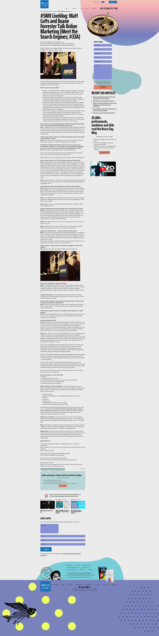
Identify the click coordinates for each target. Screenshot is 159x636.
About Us (75, 588)
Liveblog (56, 470)
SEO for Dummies (85, 567)
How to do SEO (69, 565)
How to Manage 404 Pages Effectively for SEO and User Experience (76, 511)
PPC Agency (90, 569)
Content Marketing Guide (71, 569)
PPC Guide (78, 565)
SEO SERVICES (54, 584)
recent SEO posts (59, 496)
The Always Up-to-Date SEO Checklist (104, 113)
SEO (67, 8)
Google (52, 470)
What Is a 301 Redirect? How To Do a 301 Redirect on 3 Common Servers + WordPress (62, 511)
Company (93, 8)
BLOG (87, 8)
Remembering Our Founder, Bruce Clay (46, 511)
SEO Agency (82, 569)
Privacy (82, 588)
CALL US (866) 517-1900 (109, 8)
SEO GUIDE (97, 584)
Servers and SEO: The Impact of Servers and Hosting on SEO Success (104, 97)
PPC (81, 8)
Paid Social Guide (86, 565)
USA (94, 1)
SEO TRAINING (88, 584)
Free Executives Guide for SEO (73, 567)
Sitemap (94, 588)
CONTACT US (113, 2)
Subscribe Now (63, 485)
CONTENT (74, 8)
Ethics (88, 588)
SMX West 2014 (61, 470)
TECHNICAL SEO (114, 584)
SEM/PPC (63, 584)
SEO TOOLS (105, 584)
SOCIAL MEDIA (79, 584)
